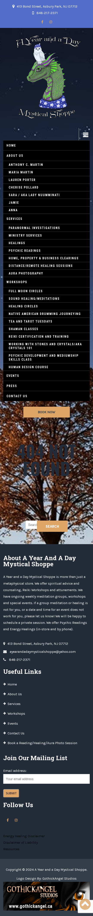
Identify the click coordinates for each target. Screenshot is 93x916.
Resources (11, 849)
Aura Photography (26, 273)
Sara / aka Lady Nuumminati (34, 195)
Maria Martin (21, 172)
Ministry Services (25, 235)
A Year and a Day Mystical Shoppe (61, 870)
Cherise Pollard (24, 187)
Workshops (16, 282)
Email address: (15, 771)
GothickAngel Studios (59, 878)
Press (11, 386)
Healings (17, 243)
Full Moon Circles (26, 291)
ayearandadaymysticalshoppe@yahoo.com (43, 652)
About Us (14, 155)
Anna (13, 210)
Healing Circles (23, 306)
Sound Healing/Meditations (34, 298)
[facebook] (42, 22)
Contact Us (16, 396)
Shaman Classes (23, 329)
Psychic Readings (25, 250)
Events (12, 375)
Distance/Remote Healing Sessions (41, 266)
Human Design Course (28, 367)
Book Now (46, 412)
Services (14, 219)
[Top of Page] (85, 904)
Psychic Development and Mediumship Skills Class (44, 357)
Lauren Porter (22, 180)
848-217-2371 (47, 13)
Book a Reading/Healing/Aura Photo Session (42, 743)
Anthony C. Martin (26, 164)
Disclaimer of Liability (20, 842)
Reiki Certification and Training (39, 336)
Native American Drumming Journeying (45, 314)
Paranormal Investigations (34, 228)
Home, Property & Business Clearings (44, 258)
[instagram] (51, 22)
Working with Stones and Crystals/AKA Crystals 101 (45, 346)
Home (11, 145)
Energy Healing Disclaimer (24, 836)
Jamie (14, 202)
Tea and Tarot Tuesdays (31, 321)
